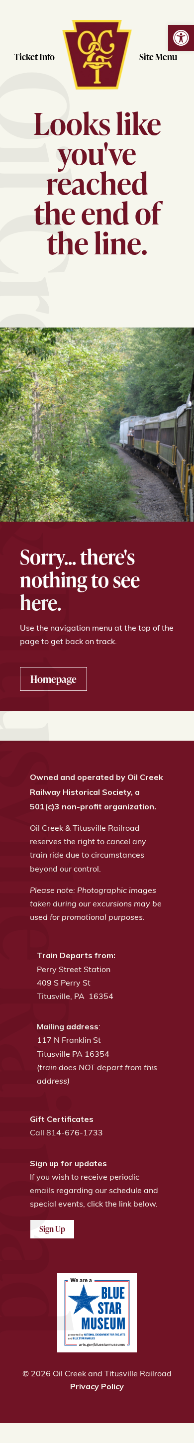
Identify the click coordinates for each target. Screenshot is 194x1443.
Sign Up (52, 1228)
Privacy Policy (97, 1386)
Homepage (53, 679)
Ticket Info (34, 56)
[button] (181, 38)
